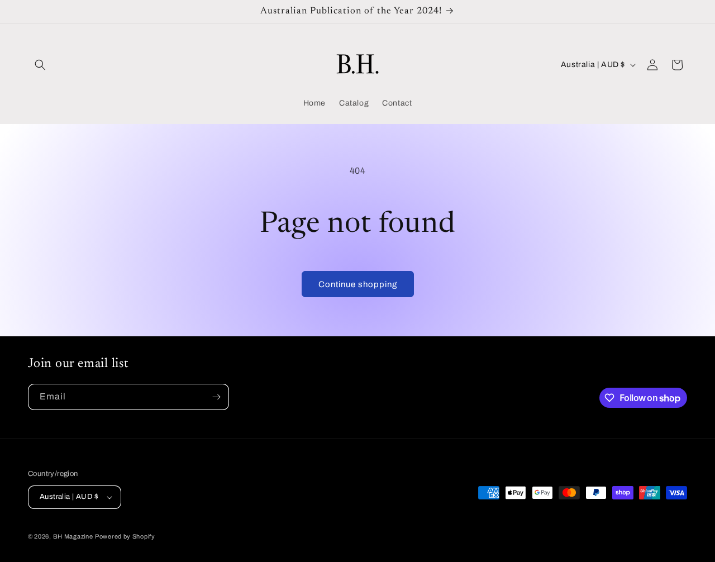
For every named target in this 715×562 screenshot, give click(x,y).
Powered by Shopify (125, 536)
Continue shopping (357, 284)
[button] (40, 65)
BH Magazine (73, 536)
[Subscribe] (216, 397)
